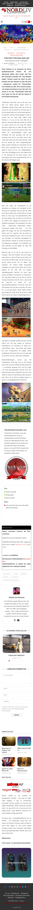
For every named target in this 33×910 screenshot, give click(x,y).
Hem (5, 47)
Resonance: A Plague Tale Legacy (6, 750)
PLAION (16, 574)
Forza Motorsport (17, 655)
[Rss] (14, 887)
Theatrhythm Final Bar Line (11, 580)
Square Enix (15, 577)
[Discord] (12, 887)
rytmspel (5, 577)
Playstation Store (20, 544)
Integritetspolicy (20, 5)
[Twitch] (28, 887)
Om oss (6, 2)
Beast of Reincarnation (22, 770)
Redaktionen (14, 2)
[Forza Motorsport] (16, 643)
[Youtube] (20, 887)
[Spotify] (17, 887)
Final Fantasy (7, 574)
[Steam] (25, 887)
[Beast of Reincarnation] (24, 761)
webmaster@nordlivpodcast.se (16, 903)
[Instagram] (4, 887)
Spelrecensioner (21, 47)
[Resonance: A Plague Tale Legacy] (9, 741)
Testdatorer (24, 2)
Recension (24, 574)
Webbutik (10, 5)
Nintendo (7, 49)
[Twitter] (9, 887)
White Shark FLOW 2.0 (24, 749)
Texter (11, 47)
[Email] (22, 887)
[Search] (23, 21)
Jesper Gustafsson (9, 63)
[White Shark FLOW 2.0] (24, 741)
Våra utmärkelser (7, 3)
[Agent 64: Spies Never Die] (9, 761)
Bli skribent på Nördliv (22, 3)
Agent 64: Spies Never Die (7, 770)
